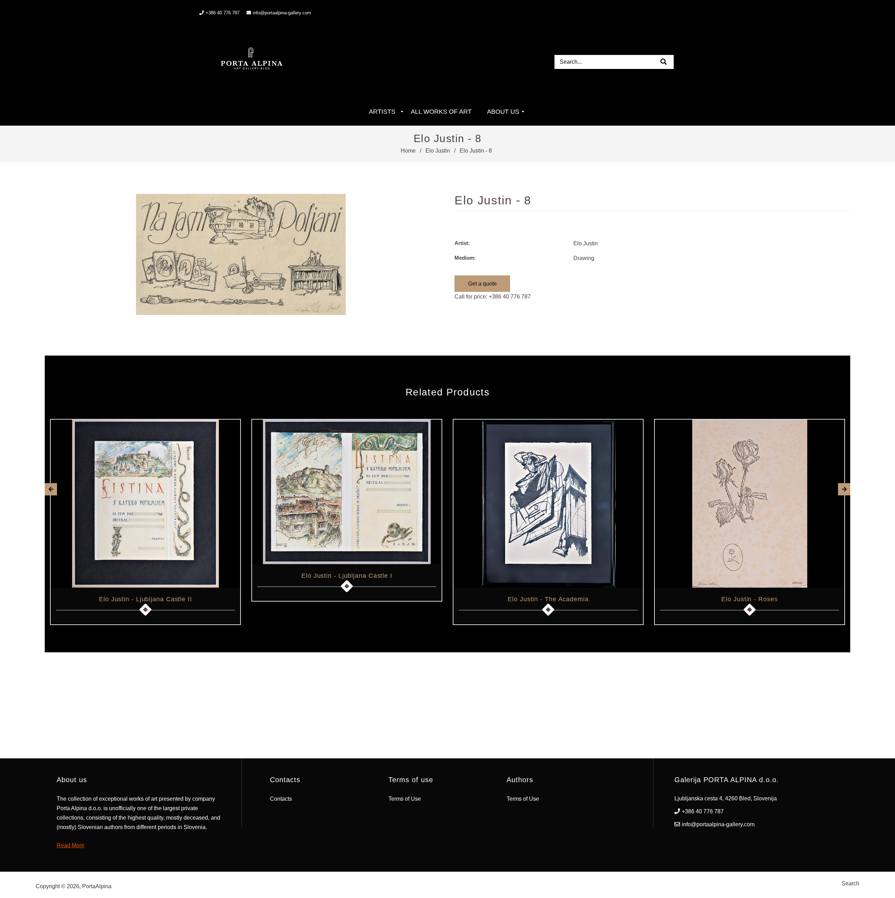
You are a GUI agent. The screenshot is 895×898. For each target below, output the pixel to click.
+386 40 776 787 (510, 297)
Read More (70, 845)
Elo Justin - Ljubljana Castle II (145, 599)
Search (850, 883)
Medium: (465, 258)
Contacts (281, 799)
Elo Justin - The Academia (548, 599)
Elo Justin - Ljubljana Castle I (346, 575)
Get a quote (482, 284)
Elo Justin (437, 151)
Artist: (462, 243)
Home (408, 151)
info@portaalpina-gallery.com (282, 12)
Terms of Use (404, 799)
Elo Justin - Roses (749, 599)
